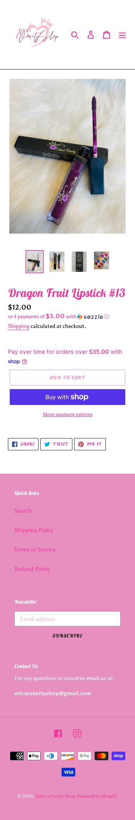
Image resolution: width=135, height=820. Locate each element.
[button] (67, 316)
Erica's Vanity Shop (56, 796)
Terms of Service (35, 549)
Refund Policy (32, 569)
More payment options (68, 414)
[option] (34, 261)
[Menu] (122, 35)
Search (23, 510)
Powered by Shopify (97, 796)
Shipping (19, 326)
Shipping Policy (33, 530)
